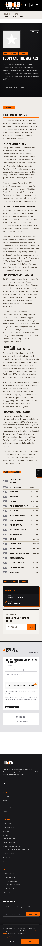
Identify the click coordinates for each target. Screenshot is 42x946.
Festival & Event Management (16, 850)
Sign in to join (34, 653)
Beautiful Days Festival (18, 529)
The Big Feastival (16, 525)
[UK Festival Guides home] (21, 764)
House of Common (16, 520)
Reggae (14, 53)
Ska (5, 53)
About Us (7, 824)
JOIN (31, 627)
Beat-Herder (14, 511)
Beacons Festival (16, 534)
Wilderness (14, 496)
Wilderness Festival (17, 558)
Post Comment (11, 707)
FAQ (4, 861)
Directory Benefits (11, 846)
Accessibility (9, 892)
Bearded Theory (15, 487)
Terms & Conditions (11, 885)
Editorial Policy (10, 888)
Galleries (7, 807)
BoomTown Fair (15, 492)
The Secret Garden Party (19, 506)
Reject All (11, 941)
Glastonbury (14, 572)
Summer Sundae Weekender (19, 553)
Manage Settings (9, 937)
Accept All (30, 941)
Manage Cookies (10, 881)
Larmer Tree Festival (17, 562)
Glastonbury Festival (18, 515)
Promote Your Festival (13, 853)
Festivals (7, 796)
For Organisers (9, 842)
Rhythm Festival (16, 548)
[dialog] (21, 935)
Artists (15, 14)
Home (6, 14)
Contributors (9, 827)
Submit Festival (10, 839)
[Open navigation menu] (37, 5)
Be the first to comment (13, 87)
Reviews (6, 804)
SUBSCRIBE (33, 914)
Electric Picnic (15, 544)
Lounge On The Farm (17, 567)
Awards (6, 811)
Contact (7, 831)
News (5, 800)
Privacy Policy (9, 873)
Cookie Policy (9, 877)
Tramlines (13, 501)
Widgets (6, 857)
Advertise (7, 835)
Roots (23, 53)
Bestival (13, 539)
